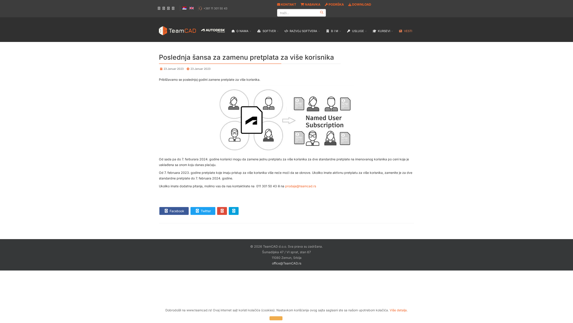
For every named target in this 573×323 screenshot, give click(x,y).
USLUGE (357, 31)
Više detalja (398, 310)
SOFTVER (269, 31)
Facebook (176, 211)
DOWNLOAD (361, 4)
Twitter (205, 211)
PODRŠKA (336, 4)
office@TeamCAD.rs (286, 263)
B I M (334, 31)
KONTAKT (288, 4)
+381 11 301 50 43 (215, 8)
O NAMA (241, 31)
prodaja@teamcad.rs (300, 186)
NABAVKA (312, 4)
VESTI (407, 31)
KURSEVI (383, 31)
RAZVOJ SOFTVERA (303, 31)
